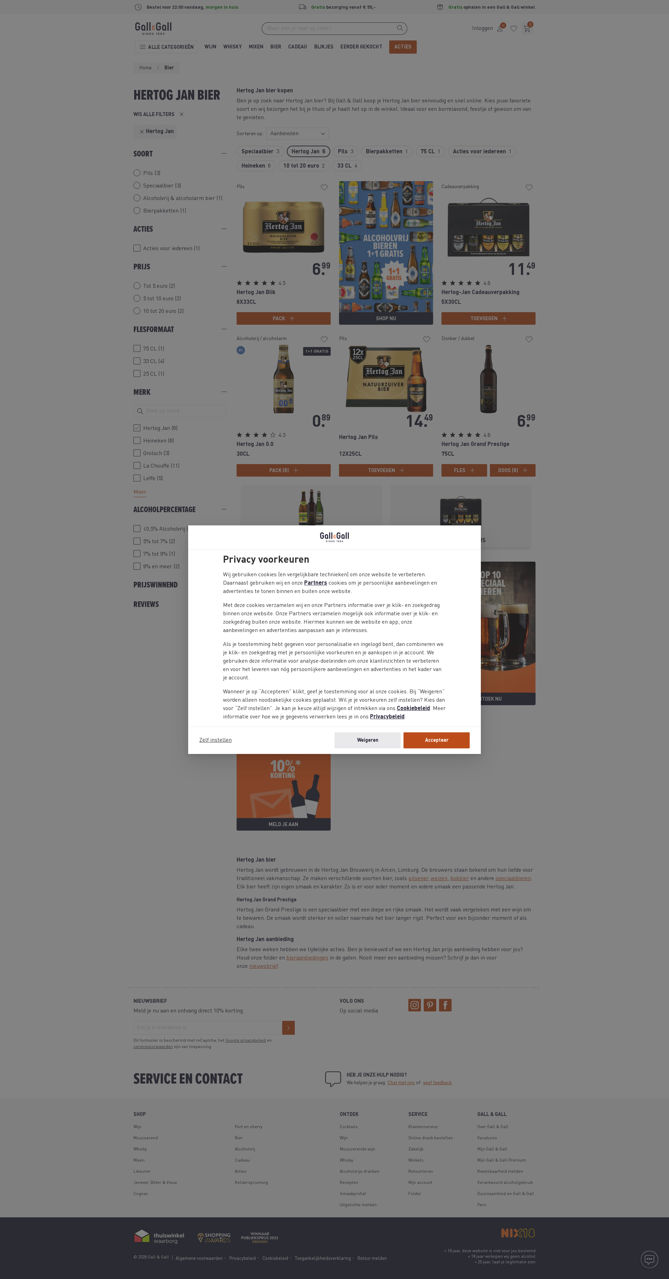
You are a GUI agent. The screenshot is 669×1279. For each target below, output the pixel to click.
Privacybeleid (387, 717)
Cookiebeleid (413, 708)
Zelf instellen (215, 740)
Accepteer (436, 740)
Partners (315, 583)
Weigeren (367, 740)
